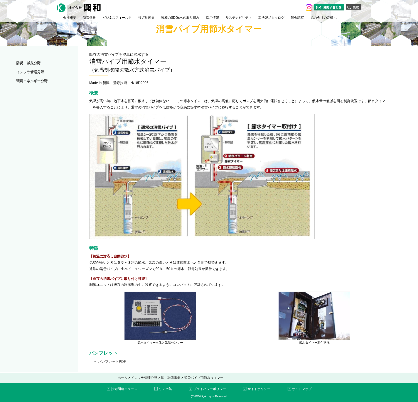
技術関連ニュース (124, 389)
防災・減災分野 (28, 63)
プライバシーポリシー (209, 389)
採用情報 (212, 17)
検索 (356, 7)
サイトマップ (302, 389)
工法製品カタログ (271, 17)
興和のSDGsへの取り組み (180, 17)
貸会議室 (297, 17)
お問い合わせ (329, 7)
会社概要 (69, 17)
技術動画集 (146, 17)
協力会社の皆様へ (323, 17)
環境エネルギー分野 (32, 81)
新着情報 (89, 17)
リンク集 (165, 389)
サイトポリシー (259, 389)
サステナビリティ (239, 17)
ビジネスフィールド (117, 17)
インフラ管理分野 (30, 72)
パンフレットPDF (112, 361)
